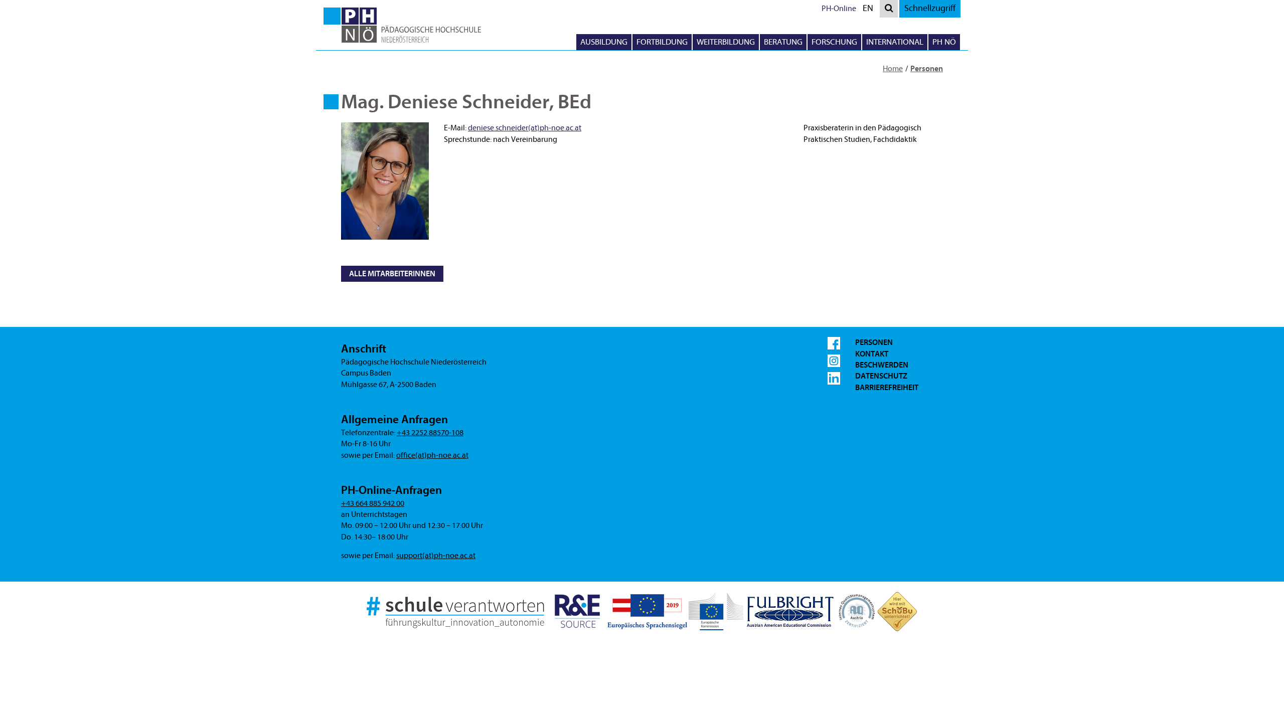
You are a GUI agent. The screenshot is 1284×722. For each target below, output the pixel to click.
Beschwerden (881, 365)
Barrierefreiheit (886, 387)
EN (870, 10)
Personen (926, 68)
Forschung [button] (834, 42)
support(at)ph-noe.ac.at (435, 555)
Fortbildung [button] (662, 42)
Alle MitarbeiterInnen (392, 273)
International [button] (894, 42)
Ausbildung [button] (603, 42)
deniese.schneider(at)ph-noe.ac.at (524, 127)
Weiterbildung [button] (726, 42)
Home (893, 68)
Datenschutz (881, 376)
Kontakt (871, 353)
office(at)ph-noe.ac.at (432, 455)
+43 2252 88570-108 (430, 432)
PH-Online (839, 8)
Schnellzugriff (929, 8)
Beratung (783, 42)
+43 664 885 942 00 (372, 503)
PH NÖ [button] (944, 42)
